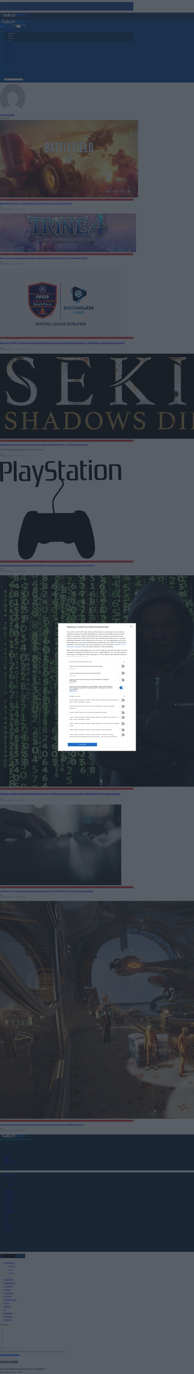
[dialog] (97, 687)
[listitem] (97, 662)
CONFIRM (82, 744)
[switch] (122, 666)
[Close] (132, 627)
